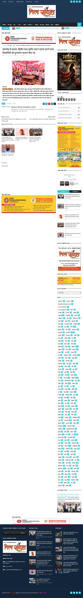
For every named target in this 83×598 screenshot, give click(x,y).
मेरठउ (59, 440)
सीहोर (75, 468)
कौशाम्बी (59, 346)
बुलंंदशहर (59, 409)
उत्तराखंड (59, 335)
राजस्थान (72, 440)
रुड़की (59, 445)
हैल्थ (52, 24)
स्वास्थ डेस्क (73, 471)
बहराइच (66, 400)
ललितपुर (59, 448)
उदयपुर (75, 335)
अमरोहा (59, 315)
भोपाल (59, 417)
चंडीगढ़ (66, 358)
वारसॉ (65, 451)
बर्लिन (71, 397)
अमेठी (68, 318)
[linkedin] (71, 1)
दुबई (65, 372)
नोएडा (66, 383)
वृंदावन (65, 454)
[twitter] (74, 1)
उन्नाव (59, 338)
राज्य (19, 24)
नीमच (76, 380)
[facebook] (77, 1)
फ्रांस (74, 394)
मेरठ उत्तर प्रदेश (60, 437)
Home (4, 1)
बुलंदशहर (72, 406)
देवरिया (59, 375)
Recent (63, 191)
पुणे (58, 392)
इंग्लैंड (59, 326)
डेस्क (73, 369)
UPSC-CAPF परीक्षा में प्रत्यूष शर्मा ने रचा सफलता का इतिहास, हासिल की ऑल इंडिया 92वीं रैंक (71, 570)
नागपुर (59, 380)
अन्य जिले (59, 312)
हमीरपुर (66, 474)
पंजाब (59, 386)
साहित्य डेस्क (60, 468)
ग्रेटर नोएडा (74, 355)
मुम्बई (65, 431)
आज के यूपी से (67, 324)
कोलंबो (72, 343)
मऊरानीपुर (66, 417)
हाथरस (59, 479)
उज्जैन (66, 329)
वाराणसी (71, 451)
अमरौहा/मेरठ (60, 318)
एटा (72, 338)
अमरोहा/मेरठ (68, 315)
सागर (67, 465)
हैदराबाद (65, 482)
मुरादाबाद (59, 434)
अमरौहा (76, 315)
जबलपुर (73, 358)
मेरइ (66, 434)
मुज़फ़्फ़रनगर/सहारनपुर (70, 428)
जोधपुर (74, 363)
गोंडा (65, 352)
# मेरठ (14, 103)
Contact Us (29, 1)
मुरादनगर (72, 431)
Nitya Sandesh (13, 593)
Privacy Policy (19, 1)
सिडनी (69, 468)
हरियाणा (66, 477)
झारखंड (66, 366)
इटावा (65, 326)
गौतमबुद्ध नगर (66, 355)
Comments (75, 191)
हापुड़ (65, 479)
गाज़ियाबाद (59, 349)
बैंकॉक (66, 411)
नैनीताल (59, 383)
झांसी (72, 366)
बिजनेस (47, 24)
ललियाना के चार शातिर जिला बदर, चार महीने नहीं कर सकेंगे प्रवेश (70, 533)
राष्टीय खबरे (74, 443)
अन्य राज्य (67, 312)
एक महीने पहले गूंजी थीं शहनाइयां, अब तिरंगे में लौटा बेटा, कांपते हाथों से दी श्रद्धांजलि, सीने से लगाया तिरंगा (70, 557)
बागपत (59, 403)
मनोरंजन (30, 24)
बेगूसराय (59, 411)
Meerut (69, 301)
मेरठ (14, 45)
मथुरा (59, 420)
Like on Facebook (63, 111)
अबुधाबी (74, 312)
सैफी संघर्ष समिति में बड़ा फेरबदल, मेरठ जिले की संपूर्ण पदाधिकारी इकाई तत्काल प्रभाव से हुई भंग (27, 28)
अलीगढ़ (66, 321)
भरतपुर (66, 414)
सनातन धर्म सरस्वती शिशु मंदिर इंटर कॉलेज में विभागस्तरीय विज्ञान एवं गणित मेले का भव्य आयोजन (70, 564)
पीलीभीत (73, 389)
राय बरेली (66, 443)
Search (22, 533)
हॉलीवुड (67, 485)
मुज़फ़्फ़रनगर (60, 428)
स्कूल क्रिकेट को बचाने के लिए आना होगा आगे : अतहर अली (8, 154)
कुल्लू (59, 343)
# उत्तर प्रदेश (8, 103)
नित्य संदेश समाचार (68, 380)
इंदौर (71, 326)
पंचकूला (73, 383)
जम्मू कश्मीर (67, 360)
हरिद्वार (59, 477)
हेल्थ (59, 482)
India (69, 176)
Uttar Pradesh (62, 309)
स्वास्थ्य (59, 474)
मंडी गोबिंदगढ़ (75, 417)
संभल (75, 460)
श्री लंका (67, 457)
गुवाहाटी (59, 352)
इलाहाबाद (59, 329)
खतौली (66, 346)
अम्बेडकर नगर (75, 318)
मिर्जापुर (75, 423)
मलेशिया (74, 420)
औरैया (66, 341)
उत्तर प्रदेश (54, 28)
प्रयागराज (71, 392)
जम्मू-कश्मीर (60, 363)
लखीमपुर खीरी (75, 445)
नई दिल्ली (73, 377)
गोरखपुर (72, 352)
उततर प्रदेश (74, 329)
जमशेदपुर (59, 360)
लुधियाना (75, 448)
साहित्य (74, 465)
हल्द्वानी (73, 477)
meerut (60, 301)
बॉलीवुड (59, 414)
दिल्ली (59, 372)
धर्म (58, 377)
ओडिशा (59, 341)
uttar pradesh (62, 307)
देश (14, 24)
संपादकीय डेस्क (68, 460)
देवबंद (71, 372)
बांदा (65, 403)
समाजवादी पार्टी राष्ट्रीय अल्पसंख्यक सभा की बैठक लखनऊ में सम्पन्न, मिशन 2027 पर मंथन (73, 206)
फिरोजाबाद (67, 394)
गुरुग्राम (74, 349)
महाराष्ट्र (59, 423)
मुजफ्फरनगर (60, 426)
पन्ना (71, 386)
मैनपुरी (66, 440)
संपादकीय (59, 460)
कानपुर (72, 341)
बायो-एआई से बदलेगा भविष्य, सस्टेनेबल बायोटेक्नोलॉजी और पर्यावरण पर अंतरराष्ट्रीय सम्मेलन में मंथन (35, 139)
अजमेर (72, 309)
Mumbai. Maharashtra (64, 304)
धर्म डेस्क (65, 377)
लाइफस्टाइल (68, 448)
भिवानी (72, 414)
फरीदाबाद (59, 394)
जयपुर (67, 363)
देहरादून (72, 375)
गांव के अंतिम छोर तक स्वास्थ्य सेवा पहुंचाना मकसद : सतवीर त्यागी (43, 580)
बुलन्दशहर (67, 409)
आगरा (59, 324)
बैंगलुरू (73, 411)
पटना (65, 386)
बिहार (66, 406)
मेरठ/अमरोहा (70, 437)
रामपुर (59, 443)
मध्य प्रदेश (66, 420)
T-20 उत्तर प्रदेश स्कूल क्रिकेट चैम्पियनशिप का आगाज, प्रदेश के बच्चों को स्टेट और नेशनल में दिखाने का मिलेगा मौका (71, 549)
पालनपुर (66, 389)
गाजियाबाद (73, 346)
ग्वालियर (59, 358)
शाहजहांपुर (59, 457)
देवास (65, 375)
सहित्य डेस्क (60, 465)
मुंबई (59, 431)
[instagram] (80, 1)
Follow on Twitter (64, 107)
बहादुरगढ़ (72, 400)
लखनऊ (66, 445)
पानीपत (59, 389)
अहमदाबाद (73, 321)
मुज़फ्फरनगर (70, 426)
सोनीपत (59, 471)
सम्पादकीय (59, 462)
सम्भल (67, 462)
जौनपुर (59, 366)
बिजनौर (59, 406)
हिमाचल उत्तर (73, 479)
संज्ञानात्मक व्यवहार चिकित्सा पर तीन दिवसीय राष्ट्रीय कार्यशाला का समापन (21, 139)
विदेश (25, 24)
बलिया (59, 400)
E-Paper (36, 1)
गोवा (58, 355)
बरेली (65, 397)
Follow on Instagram (64, 117)
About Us (11, 1)
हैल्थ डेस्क (60, 485)
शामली (72, 454)
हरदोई (73, 474)
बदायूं (59, 397)
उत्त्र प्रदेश (68, 335)
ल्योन (59, 451)
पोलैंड (64, 392)
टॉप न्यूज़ (10, 24)
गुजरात (67, 349)
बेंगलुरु (74, 409)
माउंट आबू (67, 423)
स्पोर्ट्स (36, 24)
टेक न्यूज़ (42, 24)
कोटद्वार (65, 343)
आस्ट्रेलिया (75, 324)
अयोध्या (59, 321)
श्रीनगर (74, 457)
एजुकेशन (57, 24)
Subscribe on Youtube (65, 114)
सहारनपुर (73, 462)
